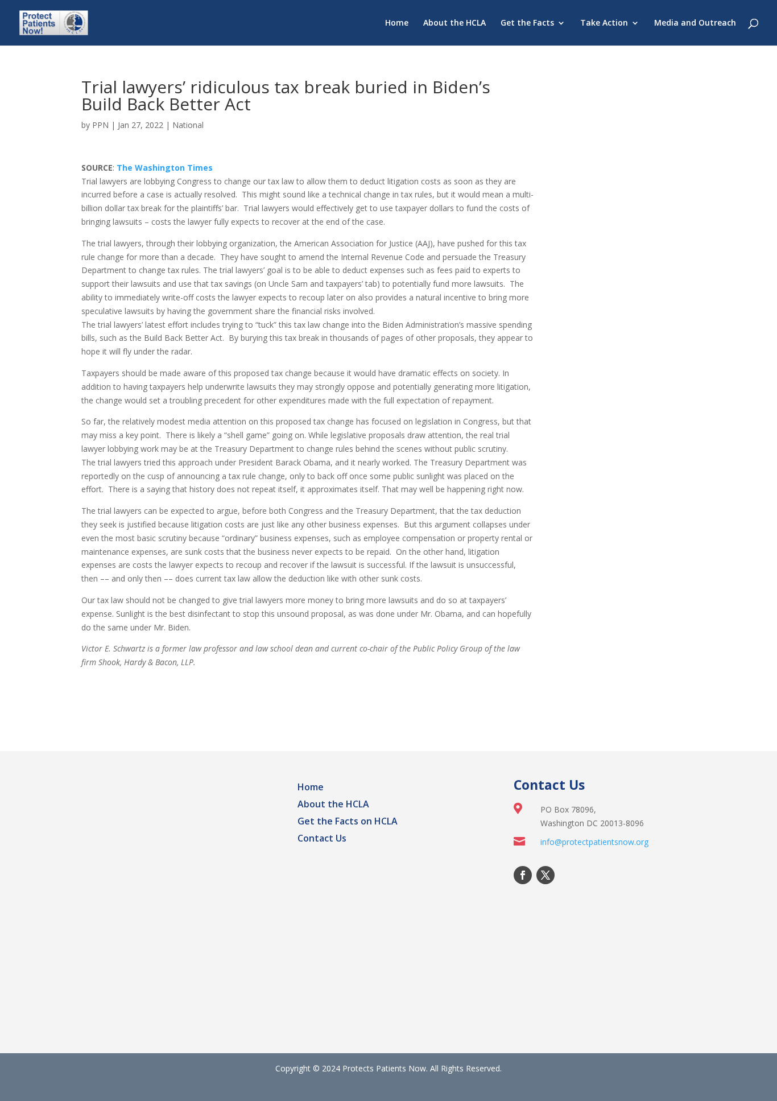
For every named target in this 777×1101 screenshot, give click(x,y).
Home (396, 23)
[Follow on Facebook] (523, 875)
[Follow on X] (545, 875)
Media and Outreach (695, 23)
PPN (100, 124)
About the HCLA (454, 23)
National (188, 124)
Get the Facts (527, 23)
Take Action (604, 23)
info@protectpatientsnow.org (594, 841)
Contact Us (321, 839)
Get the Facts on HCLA (347, 822)
